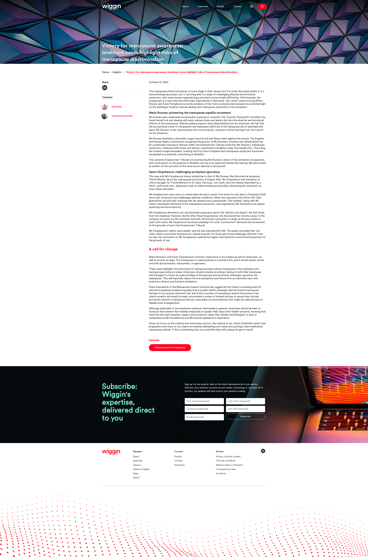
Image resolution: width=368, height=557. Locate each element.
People (220, 6)
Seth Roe (117, 107)
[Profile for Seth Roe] (104, 109)
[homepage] (111, 452)
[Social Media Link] (263, 451)
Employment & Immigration (170, 347)
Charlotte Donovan (122, 116)
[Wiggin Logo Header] (111, 6)
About (185, 6)
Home (105, 72)
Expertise (203, 6)
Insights (116, 72)
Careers (237, 6)
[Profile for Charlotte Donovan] (104, 118)
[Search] (251, 6)
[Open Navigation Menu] (262, 6)
